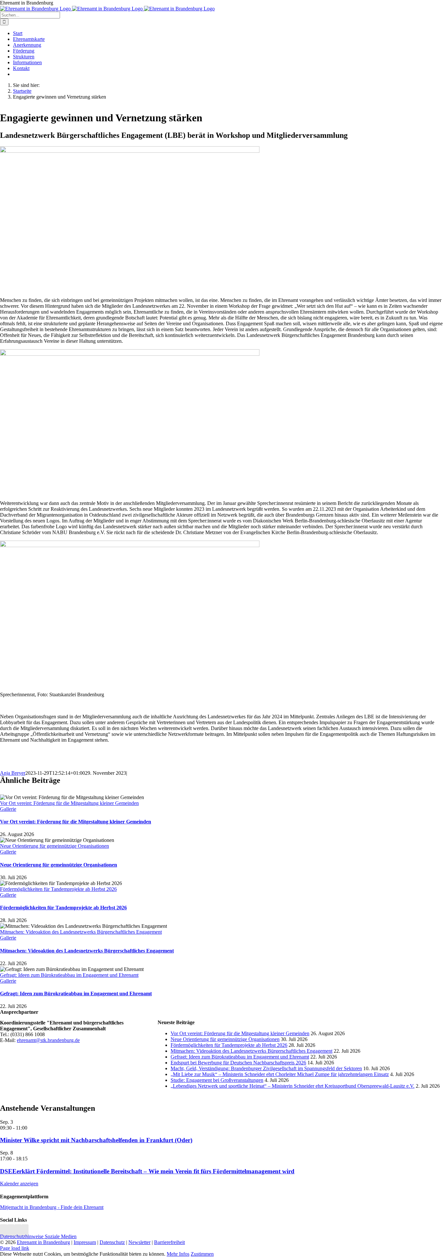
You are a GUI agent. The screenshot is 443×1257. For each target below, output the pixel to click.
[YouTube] (25, 1230)
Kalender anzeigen (19, 1183)
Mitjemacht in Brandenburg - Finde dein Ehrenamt (51, 1207)
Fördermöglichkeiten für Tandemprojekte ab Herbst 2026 (58, 889)
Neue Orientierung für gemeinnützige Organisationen (54, 846)
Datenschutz (112, 1242)
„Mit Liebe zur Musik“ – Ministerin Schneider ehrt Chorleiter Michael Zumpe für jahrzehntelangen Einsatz (280, 1074)
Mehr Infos (178, 1254)
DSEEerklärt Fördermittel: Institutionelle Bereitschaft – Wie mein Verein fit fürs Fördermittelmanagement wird (147, 1171)
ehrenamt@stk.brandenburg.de (48, 1040)
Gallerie (8, 809)
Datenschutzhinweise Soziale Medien (38, 1236)
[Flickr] (17, 1230)
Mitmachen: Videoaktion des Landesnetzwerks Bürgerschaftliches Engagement (81, 932)
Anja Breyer (12, 773)
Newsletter (139, 1242)
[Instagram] (3, 1230)
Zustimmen (202, 1254)
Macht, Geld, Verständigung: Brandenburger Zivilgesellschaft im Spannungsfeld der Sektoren (266, 1068)
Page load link (14, 1248)
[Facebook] (10, 1230)
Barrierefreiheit (169, 1242)
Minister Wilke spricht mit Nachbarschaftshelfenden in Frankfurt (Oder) (96, 1140)
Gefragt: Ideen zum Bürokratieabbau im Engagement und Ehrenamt (69, 975)
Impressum (85, 1242)
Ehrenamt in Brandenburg (43, 1242)
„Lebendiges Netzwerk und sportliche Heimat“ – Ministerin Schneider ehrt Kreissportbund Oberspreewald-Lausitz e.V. (292, 1086)
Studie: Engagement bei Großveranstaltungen (217, 1080)
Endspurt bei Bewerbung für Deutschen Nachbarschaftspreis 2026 (238, 1062)
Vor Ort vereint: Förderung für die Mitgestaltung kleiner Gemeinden (69, 803)
